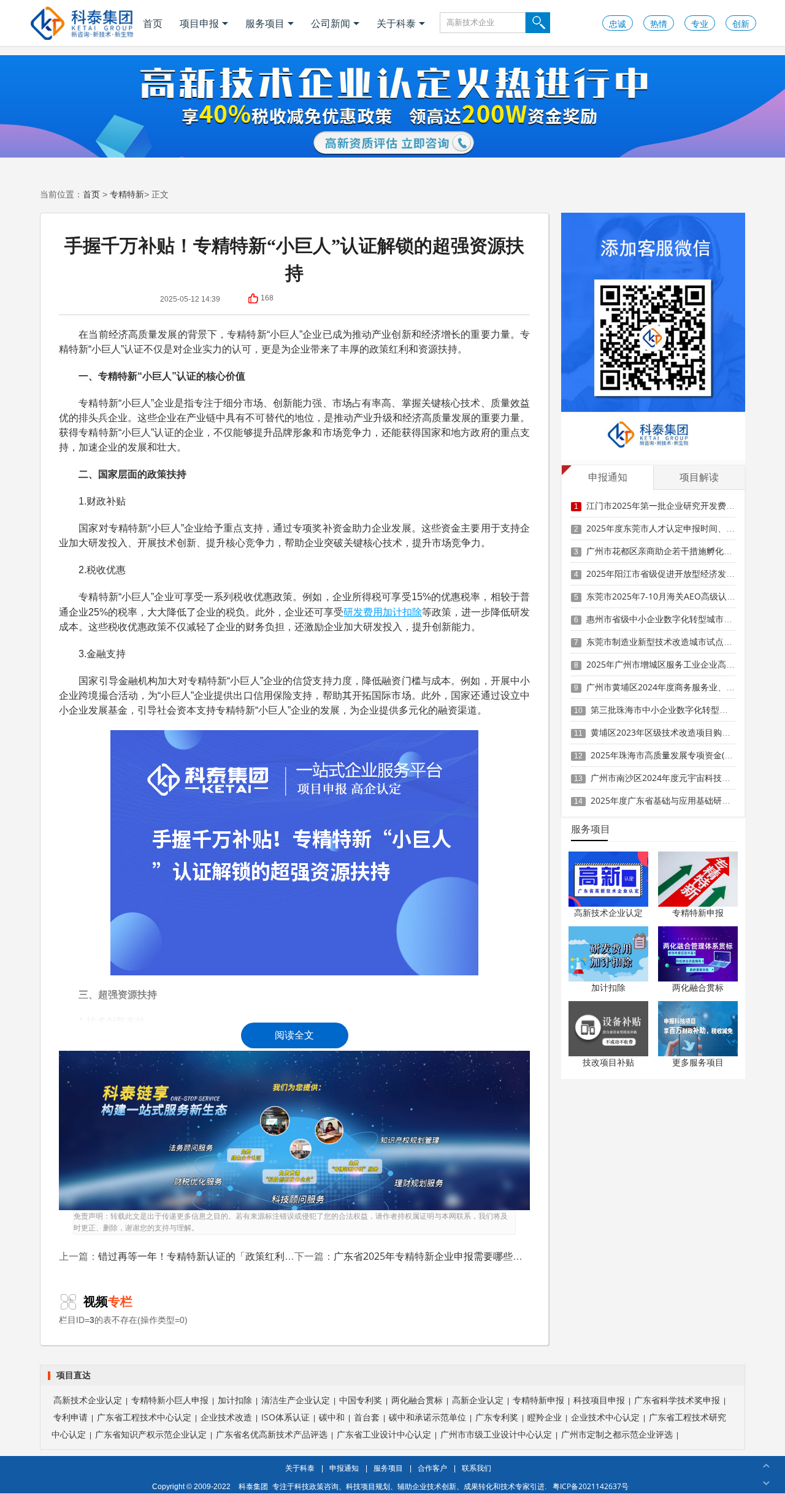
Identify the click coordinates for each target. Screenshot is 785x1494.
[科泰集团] (81, 23)
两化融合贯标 (698, 987)
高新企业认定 (478, 1400)
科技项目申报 (599, 1400)
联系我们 (476, 1468)
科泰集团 (253, 1486)
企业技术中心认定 (605, 1417)
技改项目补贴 (608, 1062)
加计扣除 (402, 612)
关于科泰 (396, 23)
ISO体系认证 (285, 1417)
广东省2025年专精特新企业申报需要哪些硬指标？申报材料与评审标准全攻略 (502, 1256)
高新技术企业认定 (608, 912)
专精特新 (127, 194)
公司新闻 (330, 23)
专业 (699, 23)
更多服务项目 (698, 1062)
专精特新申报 (698, 912)
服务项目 (265, 23)
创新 (740, 23)
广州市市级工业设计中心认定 (496, 1434)
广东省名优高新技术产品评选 (271, 1434)
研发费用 (363, 612)
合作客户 (432, 1468)
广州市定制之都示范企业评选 (617, 1434)
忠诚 (617, 23)
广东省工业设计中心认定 (384, 1434)
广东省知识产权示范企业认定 (151, 1434)
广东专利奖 (496, 1417)
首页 (153, 23)
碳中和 (332, 1417)
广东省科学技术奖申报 (677, 1400)
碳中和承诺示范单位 (427, 1417)
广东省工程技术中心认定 (144, 1417)
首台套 (367, 1417)
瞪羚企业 (544, 1417)
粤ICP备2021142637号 (591, 1486)
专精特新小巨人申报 (170, 1400)
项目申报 (199, 23)
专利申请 (70, 1417)
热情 (658, 23)
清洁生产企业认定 (295, 1400)
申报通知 (344, 1468)
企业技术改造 (226, 1417)
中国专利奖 (360, 1400)
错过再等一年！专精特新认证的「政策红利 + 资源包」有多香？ (235, 1256)
